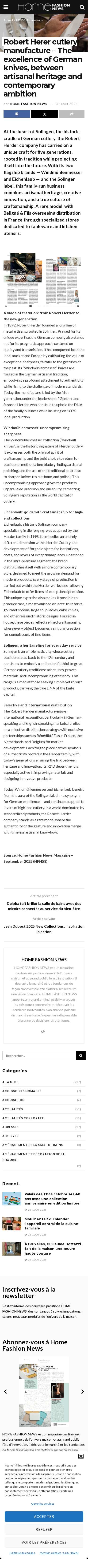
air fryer (10, 1136)
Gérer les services (42, 1503)
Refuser (44, 1529)
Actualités (12, 1109)
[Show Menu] (6, 7)
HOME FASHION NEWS (28, 104)
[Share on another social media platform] (71, 114)
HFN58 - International (29, 20)
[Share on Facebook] (17, 114)
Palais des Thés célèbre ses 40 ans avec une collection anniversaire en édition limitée (52, 1198)
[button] (81, 1456)
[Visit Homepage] (44, 7)
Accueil (8, 20)
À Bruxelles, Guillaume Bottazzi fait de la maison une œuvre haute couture (53, 1248)
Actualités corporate (23, 1118)
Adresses (10, 1127)
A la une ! (10, 1082)
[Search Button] (82, 7)
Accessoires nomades (22, 1091)
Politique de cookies (22, 1553)
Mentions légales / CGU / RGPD (59, 1553)
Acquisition (13, 1100)
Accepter (44, 1516)
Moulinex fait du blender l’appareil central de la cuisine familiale (51, 1223)
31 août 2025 (67, 104)
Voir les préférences (44, 1542)
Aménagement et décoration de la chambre (33, 1157)
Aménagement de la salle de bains (32, 1145)
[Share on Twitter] (44, 114)
